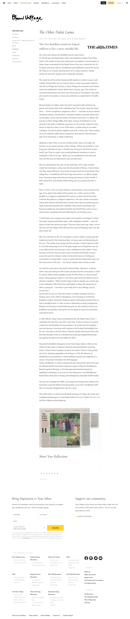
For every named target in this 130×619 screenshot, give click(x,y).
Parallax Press (88, 594)
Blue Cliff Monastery (54, 574)
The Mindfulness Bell (91, 597)
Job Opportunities (90, 583)
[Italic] (44, 473)
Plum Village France (18, 557)
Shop (103, 3)
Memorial (15, 59)
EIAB (13, 574)
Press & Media (16, 62)
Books (14, 46)
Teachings (15, 37)
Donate (111, 3)
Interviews (15, 49)
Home (9, 3)
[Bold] (41, 473)
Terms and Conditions (19, 615)
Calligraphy (15, 55)
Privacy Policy (33, 615)
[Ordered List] (49, 473)
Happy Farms (88, 577)
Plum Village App (90, 600)
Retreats (36, 3)
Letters (14, 52)
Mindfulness (45, 3)
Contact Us (56, 615)
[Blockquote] (54, 473)
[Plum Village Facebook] (86, 558)
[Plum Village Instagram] (91, 558)
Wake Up (87, 572)
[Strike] (46, 473)
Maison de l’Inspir (54, 557)
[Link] (57, 473)
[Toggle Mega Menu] (4, 2)
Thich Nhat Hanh (25, 3)
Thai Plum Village (17, 592)
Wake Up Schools (90, 575)
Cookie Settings (68, 615)
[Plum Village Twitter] (96, 558)
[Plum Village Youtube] (100, 558)
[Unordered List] (52, 473)
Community (55, 3)
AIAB (68, 557)
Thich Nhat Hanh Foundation (93, 580)
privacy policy (26, 538)
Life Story (15, 34)
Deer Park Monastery (73, 574)
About (16, 3)
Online (64, 3)
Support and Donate (84, 516)
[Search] (127, 3)
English (119, 3)
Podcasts (87, 603)
